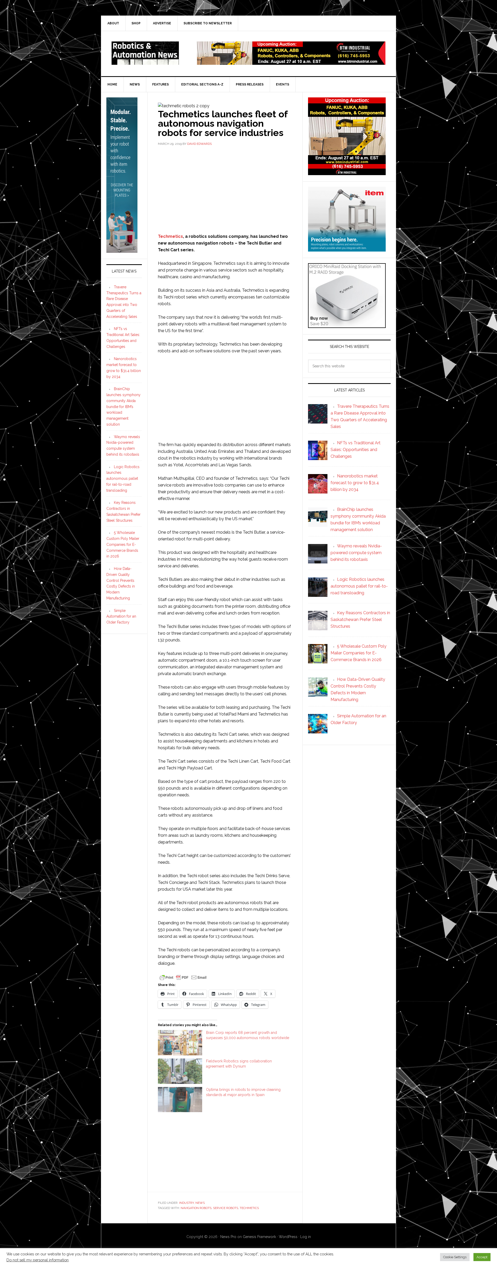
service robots (225, 1208)
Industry (186, 1203)
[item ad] (347, 249)
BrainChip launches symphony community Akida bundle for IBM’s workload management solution (123, 406)
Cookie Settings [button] (454, 1257)
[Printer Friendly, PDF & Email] (183, 977)
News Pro (228, 1237)
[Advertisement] (225, 189)
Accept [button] (482, 1257)
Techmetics (170, 236)
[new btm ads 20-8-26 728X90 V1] (291, 62)
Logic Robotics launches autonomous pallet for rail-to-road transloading (123, 478)
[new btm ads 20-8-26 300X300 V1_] (347, 172)
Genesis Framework (259, 1237)
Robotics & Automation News (145, 53)
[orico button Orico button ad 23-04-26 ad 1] (347, 325)
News (200, 1203)
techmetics (249, 1208)
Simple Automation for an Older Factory (121, 617)
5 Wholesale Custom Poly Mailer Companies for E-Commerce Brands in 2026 (122, 544)
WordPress (288, 1237)
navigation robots (196, 1208)
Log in (305, 1237)
